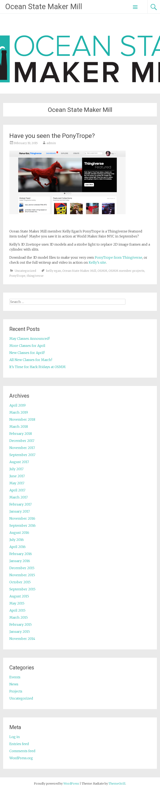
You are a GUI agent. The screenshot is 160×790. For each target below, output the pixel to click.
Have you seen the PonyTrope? (52, 135)
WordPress (71, 783)
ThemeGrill (117, 783)
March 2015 (18, 617)
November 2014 (22, 639)
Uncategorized (25, 271)
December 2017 (21, 441)
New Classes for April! (27, 353)
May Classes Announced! (29, 338)
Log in (14, 737)
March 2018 (18, 426)
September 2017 (22, 455)
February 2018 (20, 433)
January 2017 (19, 511)
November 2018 (22, 419)
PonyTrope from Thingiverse (118, 257)
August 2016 (19, 532)
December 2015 (21, 568)
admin (51, 143)
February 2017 (20, 504)
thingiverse (35, 276)
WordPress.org (21, 758)
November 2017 (22, 448)
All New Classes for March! (30, 360)
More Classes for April (27, 346)
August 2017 (19, 462)
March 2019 (18, 412)
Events (14, 677)
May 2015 (16, 603)
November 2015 (22, 575)
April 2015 (17, 610)
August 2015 (19, 596)
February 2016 (20, 554)
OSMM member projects (126, 271)
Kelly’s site (97, 262)
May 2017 (16, 483)
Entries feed (19, 744)
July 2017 (16, 469)
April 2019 (17, 405)
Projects (15, 691)
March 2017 (18, 497)
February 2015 (20, 624)
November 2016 (22, 518)
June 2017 (17, 476)
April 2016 (17, 547)
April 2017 (17, 490)
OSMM (102, 271)
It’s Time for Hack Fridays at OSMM (37, 367)
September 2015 (22, 589)
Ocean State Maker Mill (43, 6)
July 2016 (16, 540)
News (13, 684)
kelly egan (53, 271)
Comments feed (22, 751)
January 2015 (19, 631)
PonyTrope (17, 276)
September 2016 (22, 525)
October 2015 (20, 582)
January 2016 (19, 561)
